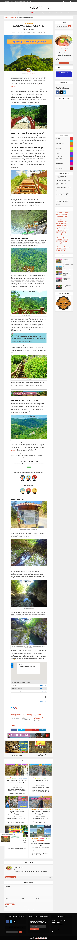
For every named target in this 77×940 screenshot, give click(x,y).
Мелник (59, 234)
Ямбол (58, 250)
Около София (60, 237)
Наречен (59, 236)
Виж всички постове (10, 877)
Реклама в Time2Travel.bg (20, 1)
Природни (14, 778)
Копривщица (60, 228)
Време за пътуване (9, 1)
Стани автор (28, 1)
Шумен (65, 248)
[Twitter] (64, 92)
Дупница (59, 223)
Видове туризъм (23, 13)
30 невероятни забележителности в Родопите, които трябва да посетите (39, 716)
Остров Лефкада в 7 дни (61, 176)
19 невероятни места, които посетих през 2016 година (27, 716)
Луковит (59, 232)
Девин (65, 221)
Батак (58, 214)
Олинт (66, 237)
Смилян (13, 725)
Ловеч (65, 230)
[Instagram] (61, 92)
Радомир (65, 241)
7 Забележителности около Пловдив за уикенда (66, 273)
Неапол (64, 236)
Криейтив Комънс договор (41, 938)
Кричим (67, 228)
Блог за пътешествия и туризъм (59, 920)
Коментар (7, 886)
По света (15, 13)
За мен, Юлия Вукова (56, 926)
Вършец (63, 219)
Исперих (59, 225)
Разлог (64, 243)
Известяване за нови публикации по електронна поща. (20, 909)
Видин (67, 218)
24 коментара (11, 785)
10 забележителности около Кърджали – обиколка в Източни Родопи (40, 843)
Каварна (59, 227)
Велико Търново (60, 218)
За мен (58, 13)
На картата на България (57, 929)
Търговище (59, 246)
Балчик (66, 212)
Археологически (13, 17)
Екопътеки (23, 777)
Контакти (63, 13)
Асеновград (59, 212)
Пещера (66, 239)
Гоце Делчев (60, 221)
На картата (51, 13)
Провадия (59, 241)
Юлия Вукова (32, 73)
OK (34, 669)
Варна (66, 216)
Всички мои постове (63, 62)
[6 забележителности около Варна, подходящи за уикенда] (59, 279)
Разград (59, 243)
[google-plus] (17, 921)
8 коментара (35, 814)
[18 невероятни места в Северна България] (59, 268)
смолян (63, 250)
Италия (64, 225)
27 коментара (35, 784)
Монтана (65, 234)
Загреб (64, 223)
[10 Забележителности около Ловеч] (59, 287)
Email (22, 898)
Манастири (8, 778)
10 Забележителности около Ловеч (67, 286)
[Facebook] (57, 92)
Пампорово (59, 239)
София (64, 245)
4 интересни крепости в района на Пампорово (16, 715)
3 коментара (35, 847)
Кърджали (59, 230)
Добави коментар (21, 32)
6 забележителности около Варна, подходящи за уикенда (66, 280)
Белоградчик (64, 214)
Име (6, 898)
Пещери (9, 777)
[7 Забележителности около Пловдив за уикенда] (59, 273)
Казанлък (65, 227)
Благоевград (60, 216)
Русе (68, 243)
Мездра (64, 232)
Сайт (37, 898)
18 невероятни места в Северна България (67, 267)
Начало (9, 13)
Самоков (59, 245)
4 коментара (11, 814)
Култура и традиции (22, 778)
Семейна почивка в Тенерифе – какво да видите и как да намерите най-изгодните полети (64, 182)
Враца (58, 219)
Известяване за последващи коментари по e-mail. (19, 906)
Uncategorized (40, 840)
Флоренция (66, 246)
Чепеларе (59, 248)
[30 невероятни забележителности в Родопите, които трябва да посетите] (59, 261)
